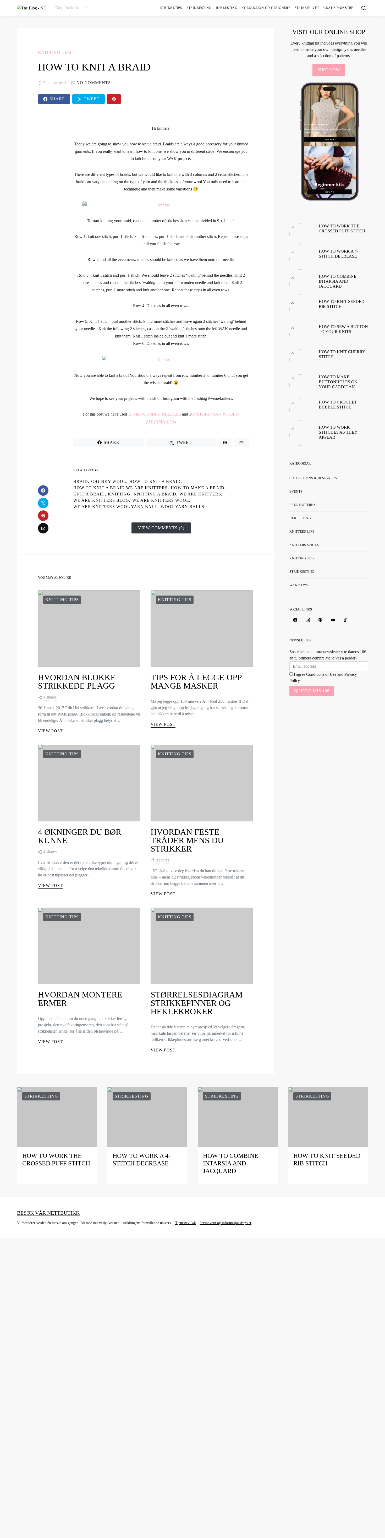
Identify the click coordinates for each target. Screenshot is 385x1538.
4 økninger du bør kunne (79, 836)
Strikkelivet (307, 8)
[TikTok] (345, 620)
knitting (119, 494)
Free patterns (302, 505)
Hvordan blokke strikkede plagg (77, 681)
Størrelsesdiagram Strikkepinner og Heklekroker (197, 1003)
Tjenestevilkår (185, 1223)
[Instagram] (308, 620)
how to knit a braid (155, 481)
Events (296, 491)
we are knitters (200, 494)
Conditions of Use (321, 674)
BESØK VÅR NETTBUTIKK (48, 1213)
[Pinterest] (320, 620)
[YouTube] (333, 620)
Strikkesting (199, 8)
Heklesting (227, 8)
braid (80, 481)
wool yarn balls (182, 506)
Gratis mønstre (338, 8)
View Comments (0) (161, 528)
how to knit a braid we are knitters (120, 488)
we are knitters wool (160, 500)
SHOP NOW (329, 70)
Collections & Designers (313, 478)
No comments (93, 82)
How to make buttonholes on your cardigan (338, 382)
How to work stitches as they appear (338, 432)
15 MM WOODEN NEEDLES (154, 414)
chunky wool (108, 481)
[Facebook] (295, 620)
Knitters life (302, 531)
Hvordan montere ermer (80, 999)
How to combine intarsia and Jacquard (337, 281)
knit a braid (89, 494)
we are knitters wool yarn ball (115, 506)
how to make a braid (197, 488)
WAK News (298, 585)
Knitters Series (304, 545)
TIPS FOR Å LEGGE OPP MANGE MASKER (196, 681)
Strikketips (171, 8)
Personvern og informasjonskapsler (225, 1223)
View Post (50, 731)
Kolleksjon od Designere (265, 8)
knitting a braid (155, 494)
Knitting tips (55, 52)
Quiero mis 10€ (311, 691)
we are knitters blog (101, 500)
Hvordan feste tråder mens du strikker (187, 840)
